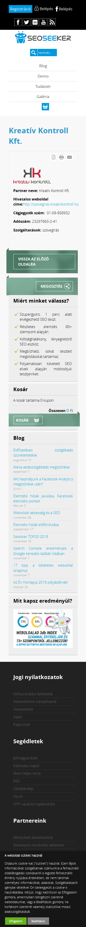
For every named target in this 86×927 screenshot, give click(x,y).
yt (43, 22)
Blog (43, 65)
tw (26, 22)
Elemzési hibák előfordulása (36, 524)
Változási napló (26, 765)
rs (52, 22)
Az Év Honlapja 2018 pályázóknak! (40, 582)
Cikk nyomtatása (61, 157)
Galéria (43, 96)
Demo (43, 76)
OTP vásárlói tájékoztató (34, 804)
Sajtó (17, 716)
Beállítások (38, 921)
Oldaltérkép (23, 788)
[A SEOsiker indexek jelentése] (43, 646)
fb (18, 22)
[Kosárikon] (45, 106)
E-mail (69, 157)
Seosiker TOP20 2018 (30, 536)
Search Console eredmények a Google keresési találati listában (43, 551)
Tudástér (43, 86)
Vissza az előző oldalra (33, 261)
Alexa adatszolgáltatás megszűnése (41, 467)
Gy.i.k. (18, 796)
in (35, 22)
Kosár (22, 420)
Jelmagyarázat (25, 757)
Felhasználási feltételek (33, 693)
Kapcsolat (21, 724)
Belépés (65, 8)
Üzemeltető (23, 709)
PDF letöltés (53, 157)
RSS (16, 781)
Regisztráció (20, 8)
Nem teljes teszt (27, 773)
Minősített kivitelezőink (33, 837)
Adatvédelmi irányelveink (34, 701)
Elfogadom (15, 921)
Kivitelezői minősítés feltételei (38, 845)
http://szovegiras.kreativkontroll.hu (51, 204)
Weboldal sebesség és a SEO (36, 512)
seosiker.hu (43, 37)
